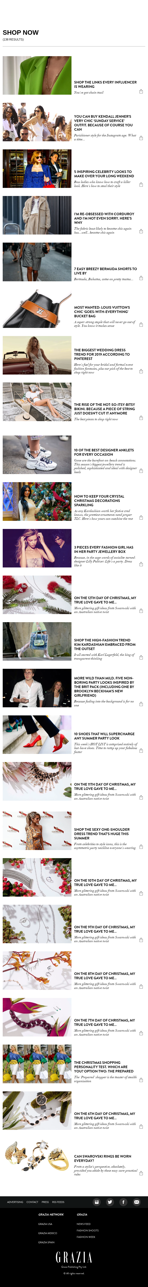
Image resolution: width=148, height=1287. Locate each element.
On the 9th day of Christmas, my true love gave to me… (104, 929)
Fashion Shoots (88, 1230)
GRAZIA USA (45, 1224)
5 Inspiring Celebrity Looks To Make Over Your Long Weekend (104, 174)
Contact (32, 1202)
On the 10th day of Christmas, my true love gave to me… (105, 882)
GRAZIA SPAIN (46, 1242)
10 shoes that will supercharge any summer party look (104, 736)
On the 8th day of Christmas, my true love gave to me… (104, 976)
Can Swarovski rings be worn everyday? (102, 1158)
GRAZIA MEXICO (47, 1233)
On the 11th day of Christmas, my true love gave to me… (105, 786)
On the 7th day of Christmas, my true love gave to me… (104, 1022)
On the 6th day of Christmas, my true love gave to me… (104, 1116)
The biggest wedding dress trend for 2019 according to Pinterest (102, 354)
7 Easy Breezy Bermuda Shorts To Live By (105, 271)
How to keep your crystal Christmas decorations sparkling (99, 501)
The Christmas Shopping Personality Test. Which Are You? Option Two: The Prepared (104, 1067)
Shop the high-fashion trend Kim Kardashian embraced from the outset (105, 645)
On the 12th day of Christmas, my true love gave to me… (105, 600)
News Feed (83, 1224)
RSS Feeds (58, 1202)
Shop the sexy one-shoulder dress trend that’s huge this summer (102, 834)
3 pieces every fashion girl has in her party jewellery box (103, 549)
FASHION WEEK (86, 1237)
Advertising (15, 1202)
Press (45, 1202)
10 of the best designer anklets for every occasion (104, 452)
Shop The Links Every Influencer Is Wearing (105, 84)
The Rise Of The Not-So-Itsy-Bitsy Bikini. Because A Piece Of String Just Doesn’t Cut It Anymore (104, 409)
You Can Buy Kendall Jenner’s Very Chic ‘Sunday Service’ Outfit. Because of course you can (103, 123)
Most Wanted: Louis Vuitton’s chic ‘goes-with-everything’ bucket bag (102, 312)
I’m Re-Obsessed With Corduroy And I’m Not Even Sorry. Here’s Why (104, 218)
